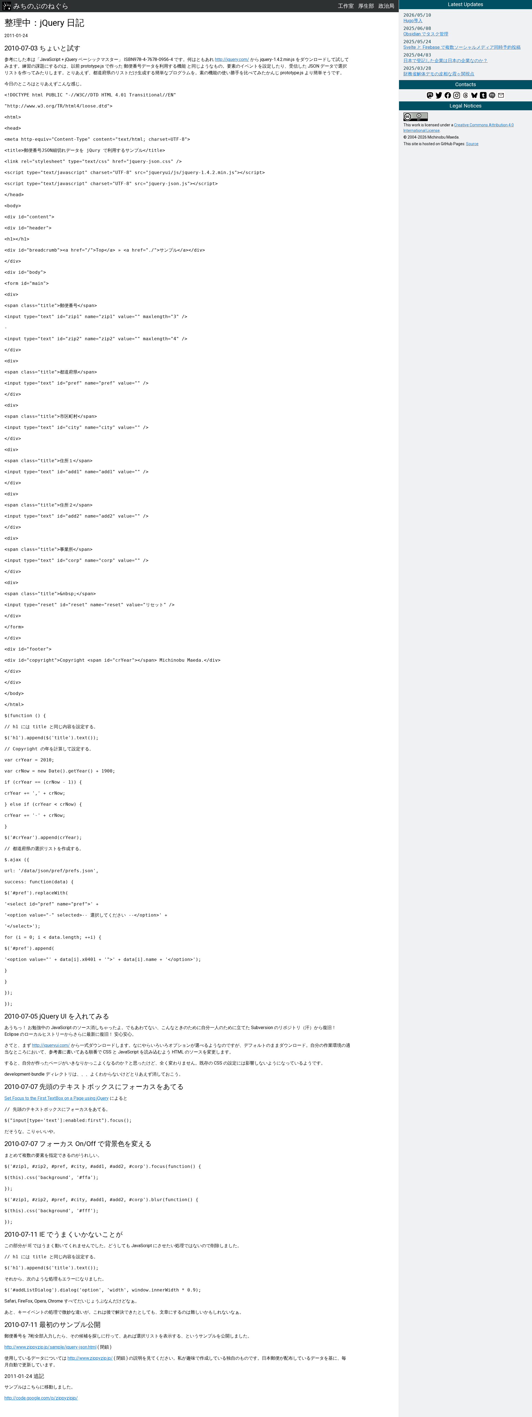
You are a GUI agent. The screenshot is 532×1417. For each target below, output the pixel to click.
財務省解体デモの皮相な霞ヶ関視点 (438, 73)
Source (472, 144)
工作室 (346, 6)
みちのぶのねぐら (41, 6)
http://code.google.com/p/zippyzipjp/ (41, 1398)
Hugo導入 (413, 20)
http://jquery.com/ (232, 59)
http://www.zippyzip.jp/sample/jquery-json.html (50, 1347)
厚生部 (366, 6)
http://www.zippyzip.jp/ (90, 1358)
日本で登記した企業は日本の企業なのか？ (445, 60)
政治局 (386, 6)
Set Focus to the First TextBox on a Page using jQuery (56, 1098)
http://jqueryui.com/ (51, 1045)
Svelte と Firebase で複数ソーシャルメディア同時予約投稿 (462, 47)
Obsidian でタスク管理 (425, 34)
